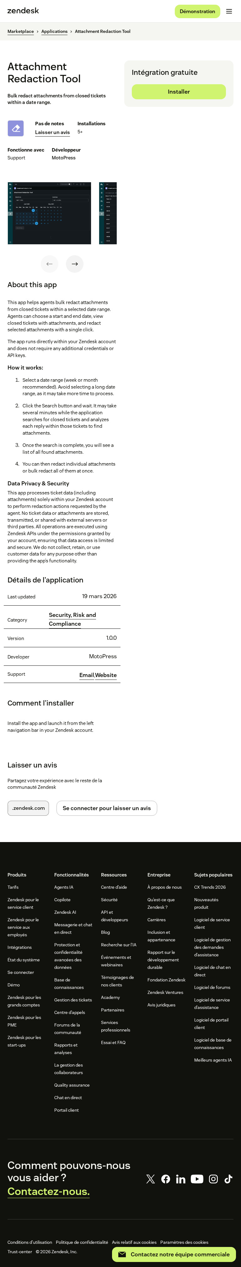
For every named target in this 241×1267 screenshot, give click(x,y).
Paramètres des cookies (184, 1242)
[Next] (74, 264)
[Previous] (49, 264)
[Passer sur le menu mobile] (229, 11)
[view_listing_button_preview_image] (49, 213)
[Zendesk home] (23, 11)
